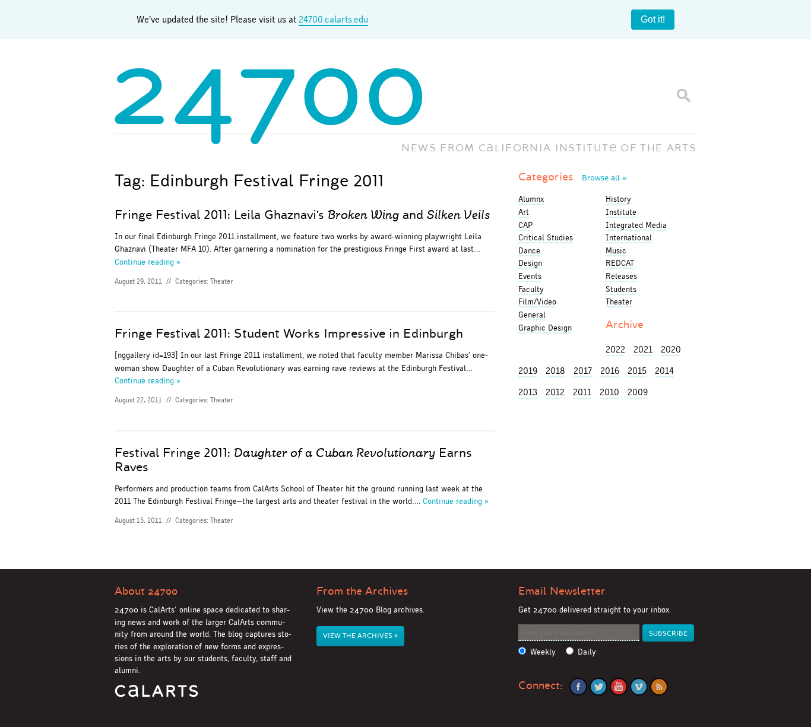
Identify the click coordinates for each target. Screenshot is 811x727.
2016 (609, 370)
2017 (583, 370)
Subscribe (668, 633)
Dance (529, 250)
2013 (527, 392)
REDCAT (620, 263)
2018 (555, 370)
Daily (587, 651)
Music (616, 250)
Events (529, 276)
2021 (642, 349)
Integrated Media (636, 225)
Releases (621, 276)
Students (621, 289)
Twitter (598, 687)
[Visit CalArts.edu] (156, 695)
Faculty (531, 289)
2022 (615, 349)
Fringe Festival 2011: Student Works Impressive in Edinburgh (289, 333)
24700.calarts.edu (333, 19)
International (629, 237)
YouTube (619, 687)
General (532, 314)
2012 (555, 392)
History (618, 199)
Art (523, 212)
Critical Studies (545, 237)
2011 (582, 392)
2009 (638, 392)
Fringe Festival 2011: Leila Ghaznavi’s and (302, 215)
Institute (621, 212)
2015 (637, 370)
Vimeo (639, 687)
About (146, 591)
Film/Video (537, 301)
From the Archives (362, 591)
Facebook (578, 687)
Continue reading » (147, 261)
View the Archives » (360, 636)
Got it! (653, 19)
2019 (527, 370)
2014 (664, 370)
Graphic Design (545, 327)
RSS (659, 687)
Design (530, 263)
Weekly (543, 651)
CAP (525, 225)
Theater (221, 281)
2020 (671, 349)
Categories (572, 177)
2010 (609, 392)
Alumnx (531, 199)
